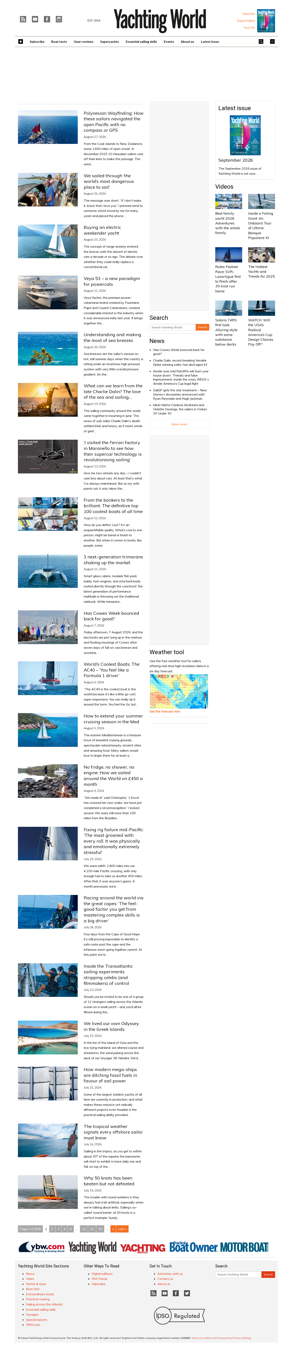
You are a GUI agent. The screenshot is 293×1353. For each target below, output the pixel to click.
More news (179, 424)
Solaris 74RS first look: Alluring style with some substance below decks (226, 332)
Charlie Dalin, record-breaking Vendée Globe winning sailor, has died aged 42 (180, 362)
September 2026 (235, 160)
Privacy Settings (242, 1337)
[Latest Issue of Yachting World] (266, 20)
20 (92, 1229)
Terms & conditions (202, 1337)
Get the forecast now (164, 711)
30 (100, 1229)
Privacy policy (223, 1337)
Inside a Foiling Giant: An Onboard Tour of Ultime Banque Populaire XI (260, 225)
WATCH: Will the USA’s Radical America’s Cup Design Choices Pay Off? (260, 332)
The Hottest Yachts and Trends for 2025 (261, 271)
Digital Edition (246, 21)
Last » (122, 1229)
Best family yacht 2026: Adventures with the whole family (227, 223)
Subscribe (248, 14)
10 (84, 1229)
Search (202, 327)
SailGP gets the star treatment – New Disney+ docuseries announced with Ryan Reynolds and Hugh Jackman (180, 394)
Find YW (249, 28)
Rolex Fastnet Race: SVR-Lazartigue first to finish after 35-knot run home (228, 278)
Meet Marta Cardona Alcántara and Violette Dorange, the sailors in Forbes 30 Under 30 (180, 409)
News (156, 340)
